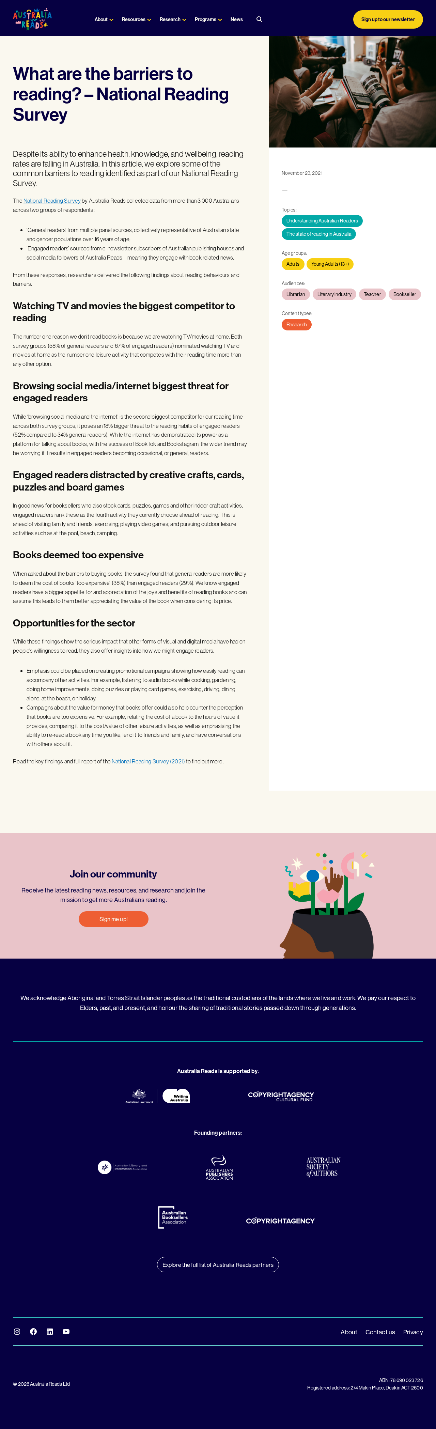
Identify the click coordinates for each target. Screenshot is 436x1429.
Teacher (372, 294)
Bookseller (404, 294)
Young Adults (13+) (330, 264)
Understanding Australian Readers (322, 221)
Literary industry (334, 294)
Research (296, 325)
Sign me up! (113, 918)
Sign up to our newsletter (388, 19)
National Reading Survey (52, 200)
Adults (293, 264)
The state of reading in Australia (318, 234)
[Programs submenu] (220, 19)
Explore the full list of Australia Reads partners (218, 1264)
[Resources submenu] (149, 19)
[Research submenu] (184, 19)
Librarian (295, 294)
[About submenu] (111, 19)
